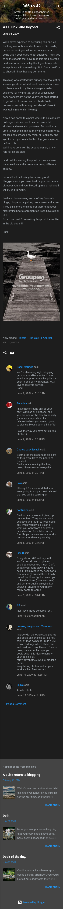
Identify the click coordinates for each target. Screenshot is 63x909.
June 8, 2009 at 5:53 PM (30, 499)
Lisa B (20, 553)
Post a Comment (16, 703)
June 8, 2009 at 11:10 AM (31, 393)
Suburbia (22, 403)
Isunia (20, 684)
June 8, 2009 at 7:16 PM (30, 542)
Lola (19, 483)
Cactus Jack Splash (28, 449)
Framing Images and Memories (34, 626)
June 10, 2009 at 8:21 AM (31, 616)
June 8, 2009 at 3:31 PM (30, 472)
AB (18, 605)
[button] (58, 28)
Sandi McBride (25, 366)
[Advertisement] (31, 731)
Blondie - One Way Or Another (35, 337)
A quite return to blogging (21, 775)
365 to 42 (31, 6)
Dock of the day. (14, 857)
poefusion (23, 510)
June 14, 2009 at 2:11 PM (31, 695)
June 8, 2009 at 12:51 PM (31, 439)
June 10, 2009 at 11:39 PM (32, 674)
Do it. (6, 816)
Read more (52, 804)
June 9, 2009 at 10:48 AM (31, 595)
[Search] (58, 7)
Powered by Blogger (34, 902)
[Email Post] (12, 354)
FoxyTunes (13, 342)
